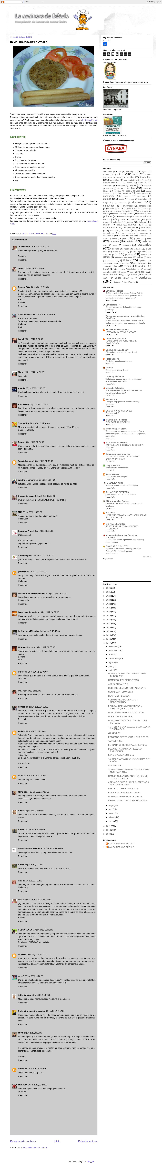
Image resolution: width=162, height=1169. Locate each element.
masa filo (114, 231)
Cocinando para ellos (116, 338)
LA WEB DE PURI (114, 483)
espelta (118, 211)
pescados (144, 244)
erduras (146, 209)
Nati (20, 881)
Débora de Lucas (26, 496)
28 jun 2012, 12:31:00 (40, 423)
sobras (146, 269)
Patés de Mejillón (113, 413)
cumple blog (108, 203)
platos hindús (118, 252)
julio (111, 666)
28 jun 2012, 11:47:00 (39, 404)
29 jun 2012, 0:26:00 (34, 976)
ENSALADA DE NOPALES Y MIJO (124, 793)
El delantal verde (89, 120)
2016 (108, 627)
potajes (144, 254)
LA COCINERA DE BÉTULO (121, 847)
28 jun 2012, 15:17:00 (45, 496)
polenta (105, 254)
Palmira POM (24, 287)
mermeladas (108, 233)
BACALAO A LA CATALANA (121, 755)
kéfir (146, 225)
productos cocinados (123, 257)
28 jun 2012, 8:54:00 (40, 287)
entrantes (131, 208)
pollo (114, 254)
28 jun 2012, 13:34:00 (45, 480)
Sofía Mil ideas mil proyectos (31, 1011)
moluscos (132, 233)
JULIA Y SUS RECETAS (117, 492)
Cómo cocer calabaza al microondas (121, 494)
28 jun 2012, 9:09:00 (46, 315)
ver (132, 278)
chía (118, 188)
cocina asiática (133, 191)
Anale (21, 811)
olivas (114, 238)
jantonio (22, 572)
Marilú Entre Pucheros (116, 420)
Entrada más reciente (23, 1141)
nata (131, 236)
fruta (149, 214)
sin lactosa (134, 269)
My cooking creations (116, 429)
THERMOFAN (112, 474)
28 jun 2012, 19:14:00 (36, 731)
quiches (143, 260)
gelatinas (135, 219)
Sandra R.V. (23, 423)
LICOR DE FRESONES (119, 696)
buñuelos (143, 180)
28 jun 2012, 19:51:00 (39, 792)
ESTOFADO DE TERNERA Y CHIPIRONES (128, 737)
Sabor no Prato (25, 531)
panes (137, 238)
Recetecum (111, 399)
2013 (108, 639)
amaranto (106, 174)
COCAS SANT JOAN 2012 (120, 692)
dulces (136, 202)
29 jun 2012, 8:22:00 (33, 1033)
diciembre (113, 647)
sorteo (123, 272)
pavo (105, 245)
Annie (21, 865)
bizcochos (145, 177)
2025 (108, 592)
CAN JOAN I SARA (27, 315)
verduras (145, 277)
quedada (111, 261)
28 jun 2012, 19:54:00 (34, 811)
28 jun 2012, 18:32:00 (38, 707)
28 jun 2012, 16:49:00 (50, 631)
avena (110, 177)
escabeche (107, 211)
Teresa (21, 268)
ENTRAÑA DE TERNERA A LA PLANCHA (127, 745)
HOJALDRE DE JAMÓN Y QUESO (121, 332)
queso (124, 260)
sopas (113, 272)
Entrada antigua (87, 1141)
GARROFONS (114, 766)
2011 (108, 826)
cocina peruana (142, 193)
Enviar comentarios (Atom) (35, 1148)
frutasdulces (137, 217)
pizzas (126, 249)
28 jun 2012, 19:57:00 (35, 830)
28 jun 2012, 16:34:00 (36, 572)
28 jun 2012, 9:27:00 (34, 339)
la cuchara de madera (28, 612)
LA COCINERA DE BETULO (36, 234)
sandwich (142, 266)
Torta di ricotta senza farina (117, 468)
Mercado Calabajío (115, 388)
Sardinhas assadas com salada (119, 361)
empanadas (128, 206)
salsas (127, 266)
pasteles (114, 241)
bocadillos (114, 180)
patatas (130, 241)
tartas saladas (109, 274)
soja (104, 272)
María (21, 372)
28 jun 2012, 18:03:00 (45, 647)
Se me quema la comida (117, 329)
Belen (21, 442)
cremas (107, 199)
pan (124, 238)
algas (143, 171)
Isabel (21, 339)
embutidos (109, 205)
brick (135, 180)
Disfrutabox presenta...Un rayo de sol (121, 352)
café (118, 182)
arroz (135, 174)
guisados (116, 222)
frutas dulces (124, 217)
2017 (108, 623)
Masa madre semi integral (116, 477)
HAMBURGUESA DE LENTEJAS (123, 680)
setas (106, 269)
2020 (108, 612)
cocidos (118, 191)
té (121, 275)
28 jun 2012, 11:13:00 (35, 388)
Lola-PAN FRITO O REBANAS (32, 593)
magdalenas (129, 228)
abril (111, 809)
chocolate (130, 188)
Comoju (109, 368)
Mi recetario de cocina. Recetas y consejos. (121, 536)
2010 (108, 830)
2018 (108, 620)
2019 (108, 616)
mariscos (146, 227)
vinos (125, 282)
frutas (109, 216)
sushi (132, 272)
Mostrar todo (147, 557)
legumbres (109, 227)
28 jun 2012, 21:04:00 (53, 848)
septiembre (114, 658)
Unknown (22, 672)
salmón (115, 266)
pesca (115, 245)
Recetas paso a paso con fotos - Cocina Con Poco (125, 317)
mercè (21, 976)
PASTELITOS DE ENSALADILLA (123, 789)
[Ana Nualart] (105, 45)
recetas (106, 266)
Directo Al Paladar (114, 291)
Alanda (21, 388)
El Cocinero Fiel (113, 305)
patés (144, 241)
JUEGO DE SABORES (116, 443)
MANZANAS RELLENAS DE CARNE (125, 797)
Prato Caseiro (112, 359)
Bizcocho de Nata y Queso (117, 370)
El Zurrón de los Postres (117, 501)
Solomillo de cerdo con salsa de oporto (122, 485)
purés (149, 257)
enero (111, 821)
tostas (144, 274)
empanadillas (145, 206)
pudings (140, 257)
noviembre (114, 651)
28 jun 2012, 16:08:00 (43, 531)
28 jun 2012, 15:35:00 (32, 512)
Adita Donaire (24, 995)
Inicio (57, 1141)
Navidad (143, 235)
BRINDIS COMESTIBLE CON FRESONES (127, 800)
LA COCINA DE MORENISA (119, 411)
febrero (112, 817)
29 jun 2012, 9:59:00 (37, 1069)
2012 (108, 643)
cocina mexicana (123, 193)
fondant (141, 214)
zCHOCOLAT (114, 733)
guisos (130, 222)
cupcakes (122, 203)
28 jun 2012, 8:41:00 (34, 268)
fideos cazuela (119, 214)
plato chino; (138, 249)
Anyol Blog (23, 404)
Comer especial (25, 556)
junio (111, 670)
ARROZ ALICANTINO (118, 684)
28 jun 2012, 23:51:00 (41, 954)
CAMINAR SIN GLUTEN (117, 546)
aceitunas (107, 171)
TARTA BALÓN (115, 741)
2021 (108, 608)
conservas (109, 196)
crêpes (121, 199)
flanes (131, 214)
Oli (19, 691)
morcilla (122, 236)
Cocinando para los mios (118, 454)
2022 (108, 604)
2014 (108, 635)
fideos (106, 214)
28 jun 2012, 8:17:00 (40, 247)
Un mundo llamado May (117, 350)
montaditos (108, 235)
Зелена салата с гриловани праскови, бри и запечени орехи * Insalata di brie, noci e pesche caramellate (125, 433)
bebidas (130, 177)
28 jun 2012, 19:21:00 (36, 776)
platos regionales (138, 252)
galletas (121, 219)
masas (126, 230)
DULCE (21, 776)
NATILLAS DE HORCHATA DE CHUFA (126, 712)
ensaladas (113, 208)
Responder (23, 260)
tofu (126, 275)
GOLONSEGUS (25, 930)
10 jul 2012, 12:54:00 (37, 1085)
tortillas (134, 274)
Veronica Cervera (26, 647)
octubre (112, 654)
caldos (129, 183)
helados (142, 222)
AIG (119, 172)
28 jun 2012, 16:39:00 (49, 612)
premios (106, 257)
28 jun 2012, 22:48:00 (40, 900)
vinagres (116, 282)
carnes (132, 185)
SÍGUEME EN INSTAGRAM (118, 422)
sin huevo (120, 269)
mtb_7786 (22, 1085)
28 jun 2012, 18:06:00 (38, 672)
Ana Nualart (106, 41)
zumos (132, 282)
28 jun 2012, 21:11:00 (32, 881)
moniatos (144, 233)
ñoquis (105, 239)
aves (119, 177)
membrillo (142, 231)
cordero (127, 196)
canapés (142, 182)
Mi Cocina (110, 513)
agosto (112, 662)
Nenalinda (23, 707)
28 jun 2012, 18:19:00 (31, 691)
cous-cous (141, 196)
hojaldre (106, 225)
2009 (108, 834)
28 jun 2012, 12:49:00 (43, 461)
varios (118, 278)
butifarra (106, 183)
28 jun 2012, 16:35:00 (57, 593)
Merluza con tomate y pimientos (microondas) (125, 540)
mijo (122, 233)
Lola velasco (24, 900)
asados (148, 174)
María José (23, 792)
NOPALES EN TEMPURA (120, 716)
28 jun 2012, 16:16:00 (43, 556)
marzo (112, 813)
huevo (119, 225)
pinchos (115, 249)
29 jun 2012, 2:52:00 (55, 1011)
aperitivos (119, 174)
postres (129, 254)
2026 (108, 588)
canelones (108, 185)
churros (145, 188)
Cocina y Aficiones (115, 377)
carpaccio (147, 186)
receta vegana (140, 263)
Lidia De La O (24, 954)
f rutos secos (143, 211)
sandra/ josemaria (26, 480)
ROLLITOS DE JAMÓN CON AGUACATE (127, 688)
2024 (108, 596)
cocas (105, 191)
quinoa (106, 263)
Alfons (21, 830)
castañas (109, 188)
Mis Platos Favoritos (115, 524)
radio (115, 263)
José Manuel (24, 247)
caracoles (121, 186)
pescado (127, 245)
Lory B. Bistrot (113, 465)
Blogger (90, 1161)
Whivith (21, 731)
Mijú (20, 512)
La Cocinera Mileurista (28, 631)
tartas (141, 271)
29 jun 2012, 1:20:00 (41, 995)
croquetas (142, 199)
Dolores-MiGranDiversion (30, 848)
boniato (127, 180)
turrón (105, 278)
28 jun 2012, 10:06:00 (34, 372)
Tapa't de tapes (25, 461)
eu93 (20, 1033)
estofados (129, 211)
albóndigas (131, 171)
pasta (148, 238)
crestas (132, 199)
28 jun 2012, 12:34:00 (34, 442)
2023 (108, 600)
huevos (132, 224)
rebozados (124, 263)
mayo (111, 805)
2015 (108, 631)
